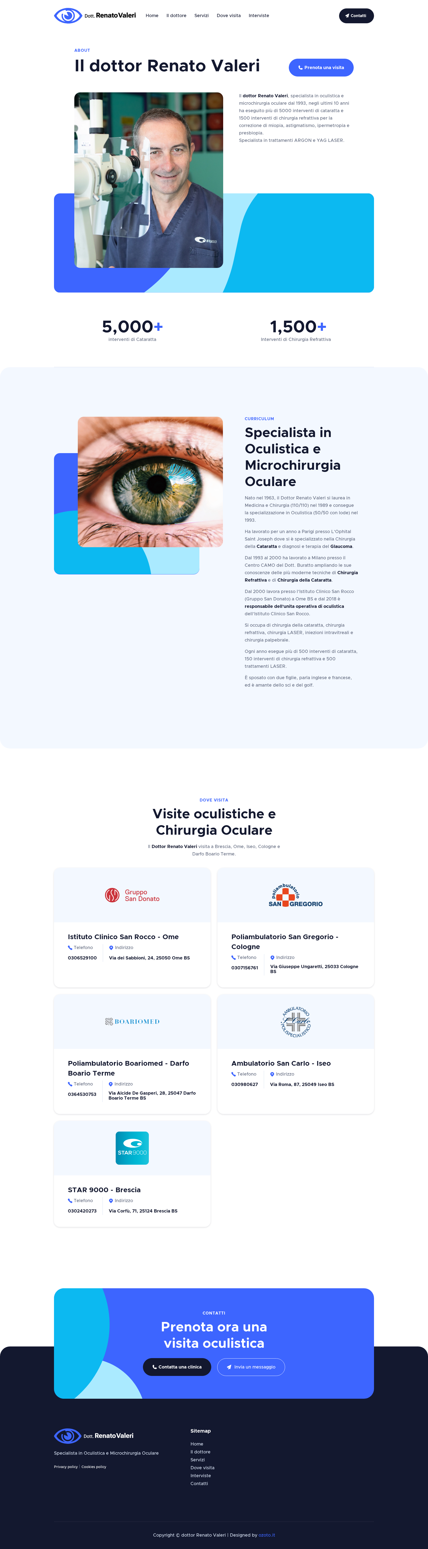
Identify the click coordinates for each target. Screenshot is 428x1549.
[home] (95, 16)
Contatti (199, 1484)
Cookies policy (93, 1467)
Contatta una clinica (177, 1367)
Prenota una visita (321, 67)
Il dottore (176, 16)
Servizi (201, 16)
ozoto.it (267, 1535)
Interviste (259, 16)
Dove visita (229, 16)
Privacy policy (66, 1467)
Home (152, 16)
